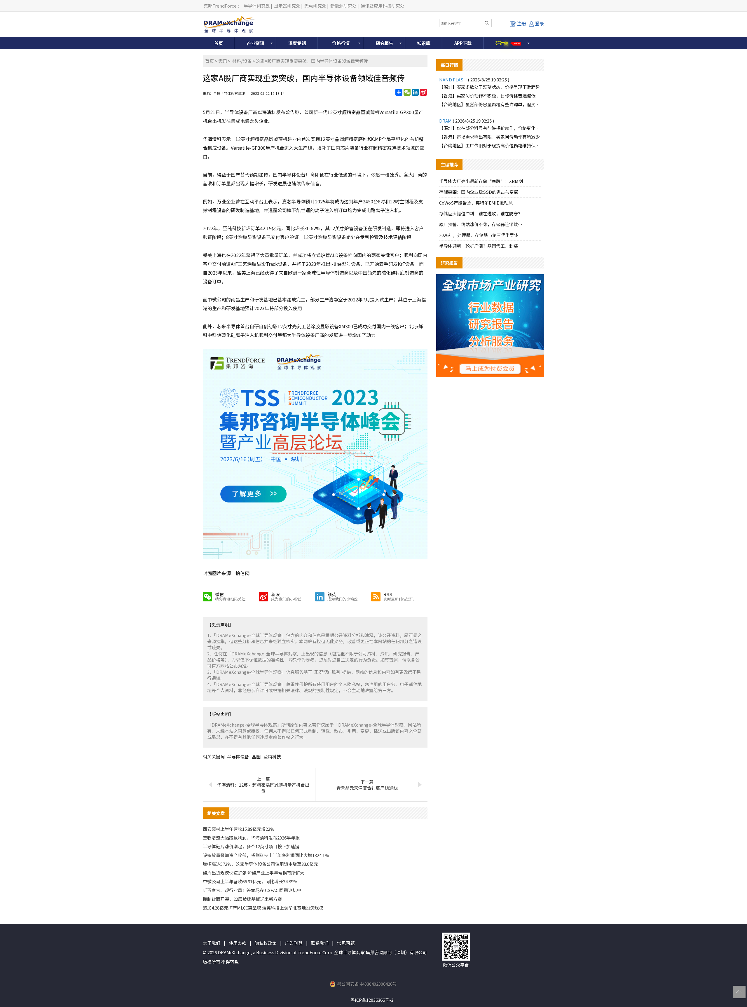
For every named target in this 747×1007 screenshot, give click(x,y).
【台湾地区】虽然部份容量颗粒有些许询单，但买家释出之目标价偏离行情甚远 (490, 104)
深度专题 (297, 43)
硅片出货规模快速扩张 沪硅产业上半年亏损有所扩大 (253, 873)
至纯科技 (272, 756)
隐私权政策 (266, 943)
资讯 (222, 61)
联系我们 (320, 943)
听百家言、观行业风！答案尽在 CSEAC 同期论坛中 (252, 890)
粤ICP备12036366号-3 (371, 1000)
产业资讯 (255, 43)
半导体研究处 (257, 6)
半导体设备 (238, 756)
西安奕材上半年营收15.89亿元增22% (238, 829)
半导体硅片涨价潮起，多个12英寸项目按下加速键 (251, 846)
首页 (218, 43)
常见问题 (346, 943)
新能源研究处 (343, 6)
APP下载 (463, 43)
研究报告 (384, 43)
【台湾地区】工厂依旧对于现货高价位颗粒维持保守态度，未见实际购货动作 (490, 145)
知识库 (423, 43)
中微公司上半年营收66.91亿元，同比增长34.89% (250, 881)
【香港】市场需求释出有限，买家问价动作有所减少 (489, 137)
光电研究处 (315, 6)
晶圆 (256, 756)
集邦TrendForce (220, 6)
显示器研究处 (287, 6)
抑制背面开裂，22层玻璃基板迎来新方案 (242, 899)
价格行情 (341, 43)
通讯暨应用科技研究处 (382, 6)
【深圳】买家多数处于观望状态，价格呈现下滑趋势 (489, 87)
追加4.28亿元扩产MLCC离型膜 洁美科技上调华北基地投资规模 (263, 908)
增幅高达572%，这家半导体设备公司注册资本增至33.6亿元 (260, 864)
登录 (539, 23)
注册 (521, 23)
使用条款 (237, 943)
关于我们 (211, 943)
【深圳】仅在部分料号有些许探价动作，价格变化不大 (490, 128)
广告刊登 (294, 943)
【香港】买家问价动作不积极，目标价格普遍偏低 (487, 96)
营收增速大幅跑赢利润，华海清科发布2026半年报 (251, 838)
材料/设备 (242, 61)
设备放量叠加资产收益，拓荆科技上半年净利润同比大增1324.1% (266, 855)
